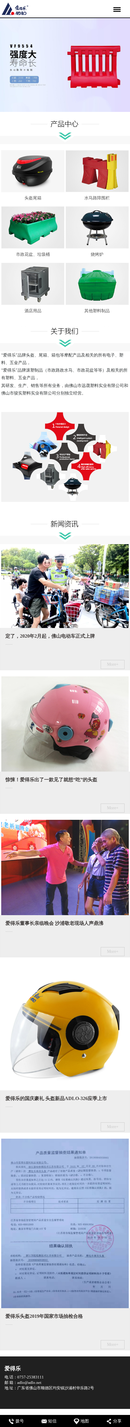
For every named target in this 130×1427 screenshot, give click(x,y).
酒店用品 (32, 311)
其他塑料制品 (97, 311)
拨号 (19, 1421)
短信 (52, 1421)
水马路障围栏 (97, 198)
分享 (117, 1421)
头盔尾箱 (32, 198)
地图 (84, 1421)
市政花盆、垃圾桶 (33, 254)
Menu (116, 5)
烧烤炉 (97, 254)
